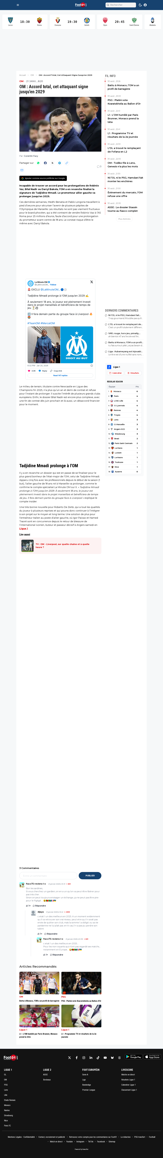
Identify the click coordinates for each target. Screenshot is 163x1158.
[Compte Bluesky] (112, 1057)
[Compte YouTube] (105, 1057)
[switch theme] (140, 5)
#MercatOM (48, 323)
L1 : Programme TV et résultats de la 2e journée (123, 135)
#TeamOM (34, 323)
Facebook (101, 1141)
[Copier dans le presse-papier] (66, 163)
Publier (90, 875)
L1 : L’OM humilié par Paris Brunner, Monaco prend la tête (123, 119)
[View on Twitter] (91, 283)
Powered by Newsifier (81, 1149)
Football (152, 1137)
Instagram (80, 1141)
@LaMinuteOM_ (50, 289)
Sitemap (112, 1141)
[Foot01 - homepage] (81, 5)
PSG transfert (139, 1137)
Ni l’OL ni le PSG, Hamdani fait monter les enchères (125, 179)
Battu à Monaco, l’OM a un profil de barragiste (123, 87)
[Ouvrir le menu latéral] (17, 5)
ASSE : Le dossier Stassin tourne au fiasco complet (123, 209)
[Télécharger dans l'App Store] (152, 1056)
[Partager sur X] (52, 163)
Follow (53, 284)
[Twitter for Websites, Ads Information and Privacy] (92, 366)
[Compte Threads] (119, 1057)
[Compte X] (69, 1057)
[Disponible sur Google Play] (133, 1056)
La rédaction (126, 1137)
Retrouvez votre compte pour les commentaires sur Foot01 (93, 1137)
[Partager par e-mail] (21, 170)
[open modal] (145, 5)
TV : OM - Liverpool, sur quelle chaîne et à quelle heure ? (62, 545)
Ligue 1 (23, 528)
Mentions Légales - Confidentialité (21, 1137)
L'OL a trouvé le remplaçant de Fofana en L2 (124, 150)
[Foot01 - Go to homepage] (11, 1057)
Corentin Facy (31, 156)
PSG (63, 997)
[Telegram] (59, 163)
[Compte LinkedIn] (90, 1057)
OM (21, 81)
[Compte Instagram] (83, 1057)
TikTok (90, 1141)
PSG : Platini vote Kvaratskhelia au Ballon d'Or (124, 102)
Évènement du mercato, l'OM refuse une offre (125, 194)
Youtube (69, 1141)
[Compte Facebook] (76, 1057)
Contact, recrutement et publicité (51, 1137)
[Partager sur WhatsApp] (38, 163)
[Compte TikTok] (98, 1057)
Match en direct (56, 1141)
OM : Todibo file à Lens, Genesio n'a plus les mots (123, 165)
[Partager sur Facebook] (45, 163)
